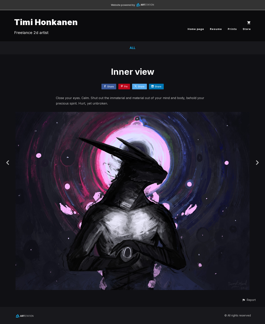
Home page (196, 28)
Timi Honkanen (46, 22)
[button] (248, 300)
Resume (216, 28)
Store (247, 28)
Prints (232, 28)
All (132, 48)
